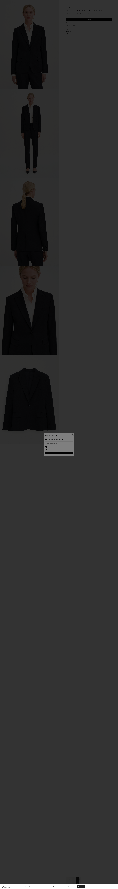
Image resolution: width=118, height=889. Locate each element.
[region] (59, 886)
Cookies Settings (71, 886)
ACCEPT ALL (81, 886)
